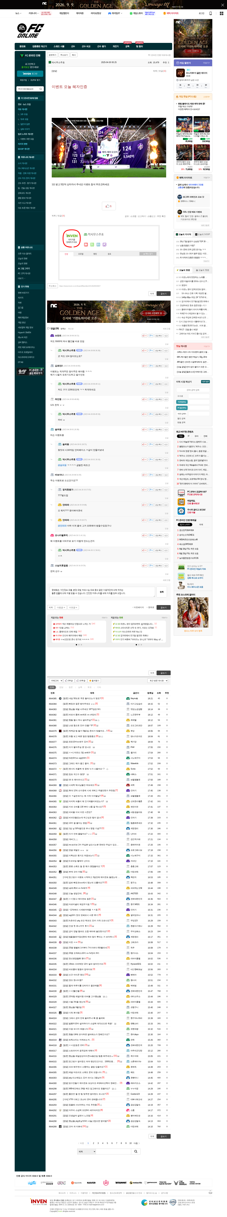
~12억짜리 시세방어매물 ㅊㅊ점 (80, 910)
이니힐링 (92, 244)
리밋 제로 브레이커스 (26, 347)
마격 (104, 244)
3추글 (70, 681)
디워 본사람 (71, 1013)
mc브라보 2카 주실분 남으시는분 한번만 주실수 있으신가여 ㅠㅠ (95, 845)
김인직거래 (135, 839)
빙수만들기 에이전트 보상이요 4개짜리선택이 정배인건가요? (93, 1083)
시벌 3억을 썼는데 (74, 1002)
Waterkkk (135, 763)
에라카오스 (135, 1083)
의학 (133, 785)
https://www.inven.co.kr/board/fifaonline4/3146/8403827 (80, 286)
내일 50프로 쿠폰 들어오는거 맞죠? (82, 698)
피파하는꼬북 (136, 888)
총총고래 (134, 866)
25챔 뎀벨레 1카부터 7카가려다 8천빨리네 (85, 948)
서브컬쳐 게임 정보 (25, 327)
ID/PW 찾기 (35, 80)
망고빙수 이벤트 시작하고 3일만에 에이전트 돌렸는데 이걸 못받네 (95, 877)
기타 (99, 687)
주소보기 (64, 55)
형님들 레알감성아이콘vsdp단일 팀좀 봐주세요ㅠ (88, 1056)
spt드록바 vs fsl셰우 (75, 888)
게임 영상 (21, 322)
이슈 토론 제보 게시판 (26, 208)
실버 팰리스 (22, 342)
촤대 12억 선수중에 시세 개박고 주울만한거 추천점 (89, 790)
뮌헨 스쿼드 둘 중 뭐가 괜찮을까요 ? (82, 866)
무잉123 (134, 920)
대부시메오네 (136, 1099)
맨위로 (151, 607)
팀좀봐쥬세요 (136, 823)
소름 (133, 1110)
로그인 (201, 13)
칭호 (109, 254)
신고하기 (142, 216)
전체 (52, 687)
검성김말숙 (135, 1105)
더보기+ (105, 618)
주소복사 (52, 286)
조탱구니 (134, 1007)
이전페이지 (139, 607)
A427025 (134, 893)
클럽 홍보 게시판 (24, 198)
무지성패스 (135, 931)
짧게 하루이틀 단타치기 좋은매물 (81, 985)
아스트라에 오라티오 (26, 357)
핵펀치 (133, 877)
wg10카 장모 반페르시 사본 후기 (80, 915)
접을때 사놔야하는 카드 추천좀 (80, 1105)
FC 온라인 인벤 (32, 55)
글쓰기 (164, 673)
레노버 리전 (22, 337)
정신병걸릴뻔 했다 (74, 958)
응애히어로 (135, 845)
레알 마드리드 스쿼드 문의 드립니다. (82, 1072)
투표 (90, 687)
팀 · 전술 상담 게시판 (26, 188)
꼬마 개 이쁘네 (72, 1126)
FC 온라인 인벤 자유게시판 (159, 55)
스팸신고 (151, 216)
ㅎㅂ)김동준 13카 (73, 1045)
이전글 (72, 607)
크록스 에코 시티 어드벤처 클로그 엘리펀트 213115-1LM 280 (193, 352)
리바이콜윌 (135, 958)
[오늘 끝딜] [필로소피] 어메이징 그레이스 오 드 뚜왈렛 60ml (193, 372)
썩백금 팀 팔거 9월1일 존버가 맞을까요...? (85, 731)
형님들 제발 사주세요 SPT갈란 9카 (82, 709)
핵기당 (133, 742)
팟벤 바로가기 (23, 293)
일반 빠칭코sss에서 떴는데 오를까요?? (83, 882)
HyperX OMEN (24, 332)
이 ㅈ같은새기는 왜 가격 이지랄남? (82, 796)
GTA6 (20, 362)
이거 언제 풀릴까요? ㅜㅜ (77, 834)
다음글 (60, 607)
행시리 (133, 980)
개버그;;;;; (70, 839)
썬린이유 (134, 807)
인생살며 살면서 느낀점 (76, 1115)
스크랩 (133, 216)
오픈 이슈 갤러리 (24, 253)
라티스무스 (135, 996)
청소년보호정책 (116, 1193)
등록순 (63, 329)
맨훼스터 (134, 1023)
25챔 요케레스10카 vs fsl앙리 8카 (81, 953)
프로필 (80, 254)
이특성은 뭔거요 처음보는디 (78, 855)
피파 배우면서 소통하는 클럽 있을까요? (84, 1067)
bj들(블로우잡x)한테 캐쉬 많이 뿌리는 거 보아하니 (88, 937)
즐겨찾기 (95, 681)
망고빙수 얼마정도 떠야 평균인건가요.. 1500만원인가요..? (92, 1061)
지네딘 (133, 861)
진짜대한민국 (136, 899)
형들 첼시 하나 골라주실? (77, 720)
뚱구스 (133, 882)
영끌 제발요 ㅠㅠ (73, 850)
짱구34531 (135, 904)
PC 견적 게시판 (24, 273)
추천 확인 (161, 216)
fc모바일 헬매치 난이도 (76, 861)
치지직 (20, 298)
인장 (66, 254)
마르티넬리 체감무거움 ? (77, 904)
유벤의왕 (134, 1029)
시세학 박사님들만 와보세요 (78, 785)
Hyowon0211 (136, 964)
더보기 (98, 244)
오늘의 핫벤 (22, 258)
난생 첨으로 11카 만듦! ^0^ (78, 725)
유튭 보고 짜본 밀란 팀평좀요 (79, 736)
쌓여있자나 (135, 915)
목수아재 (134, 1056)
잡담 (61, 687)
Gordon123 (135, 1094)
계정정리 (134, 828)
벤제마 (133, 975)
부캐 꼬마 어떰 (72, 872)
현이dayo (135, 1034)
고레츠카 (134, 942)
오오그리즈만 (136, 725)
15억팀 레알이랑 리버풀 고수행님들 (82, 996)
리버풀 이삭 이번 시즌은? (77, 812)
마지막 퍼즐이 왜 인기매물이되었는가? (83, 801)
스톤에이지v (136, 1061)
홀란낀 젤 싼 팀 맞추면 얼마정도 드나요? (84, 1094)
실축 (80, 687)
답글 (166, 344)
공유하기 (52, 55)
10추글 (82, 681)
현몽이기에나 (136, 926)
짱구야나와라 (136, 1018)
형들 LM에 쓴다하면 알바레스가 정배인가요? (86, 1034)
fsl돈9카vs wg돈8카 (74, 758)
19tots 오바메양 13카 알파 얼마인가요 (83, 964)
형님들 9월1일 (72, 1007)
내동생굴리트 (136, 812)
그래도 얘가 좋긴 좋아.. (76, 763)
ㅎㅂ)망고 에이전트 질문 (77, 899)
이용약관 (84, 1193)
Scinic (133, 769)
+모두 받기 (205, 381)
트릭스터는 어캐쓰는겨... (77, 1040)
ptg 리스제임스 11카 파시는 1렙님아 (82, 1078)
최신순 (71, 329)
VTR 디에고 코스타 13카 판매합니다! (82, 1099)
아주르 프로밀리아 (25, 352)
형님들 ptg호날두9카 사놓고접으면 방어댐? (85, 1121)
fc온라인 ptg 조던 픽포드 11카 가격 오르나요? (86, 920)
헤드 (133, 1072)
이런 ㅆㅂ (70, 942)
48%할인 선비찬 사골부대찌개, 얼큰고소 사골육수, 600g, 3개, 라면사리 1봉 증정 (193, 362)
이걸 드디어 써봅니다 (75, 1029)
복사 (74, 55)
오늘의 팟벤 (22, 263)
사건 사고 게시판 (24, 203)
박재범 (133, 985)
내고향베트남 (136, 969)
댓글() (162, 71)
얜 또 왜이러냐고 (73, 780)
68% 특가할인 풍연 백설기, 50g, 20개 (192, 357)
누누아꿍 (134, 1088)
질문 (71, 687)
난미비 (133, 834)
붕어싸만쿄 (135, 1115)
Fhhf (132, 747)
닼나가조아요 (136, 736)
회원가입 (23, 80)
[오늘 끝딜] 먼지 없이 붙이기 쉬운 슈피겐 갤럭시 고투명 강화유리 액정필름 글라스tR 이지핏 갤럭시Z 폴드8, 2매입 (193, 367)
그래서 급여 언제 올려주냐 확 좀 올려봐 (84, 1018)
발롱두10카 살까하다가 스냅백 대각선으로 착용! (87, 1023)
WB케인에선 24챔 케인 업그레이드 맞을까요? (86, 1088)
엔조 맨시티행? (73, 980)
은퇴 (133, 1040)
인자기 (133, 790)
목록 (155, 71)
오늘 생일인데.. (73, 893)
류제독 (133, 1067)
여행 (19, 312)
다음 (136, 1143)
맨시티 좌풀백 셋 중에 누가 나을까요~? (83, 769)
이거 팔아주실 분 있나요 (77, 747)
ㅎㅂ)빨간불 (71, 991)
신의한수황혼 (136, 801)
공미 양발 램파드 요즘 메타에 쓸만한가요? (85, 931)
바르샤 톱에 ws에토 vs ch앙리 (79, 714)
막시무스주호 (58, 62)
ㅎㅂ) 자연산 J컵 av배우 (77, 752)
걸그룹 (20, 307)
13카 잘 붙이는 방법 (75, 823)
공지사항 (164, 1193)
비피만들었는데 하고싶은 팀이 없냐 (82, 817)
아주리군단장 (136, 1050)
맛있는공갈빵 (136, 709)
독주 (133, 948)
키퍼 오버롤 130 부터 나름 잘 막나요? (83, 807)
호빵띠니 (134, 1078)
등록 (162, 592)
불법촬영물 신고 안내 (134, 1193)
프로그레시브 (136, 850)
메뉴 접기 (147, 253)
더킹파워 (134, 872)
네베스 (133, 774)
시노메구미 (135, 758)
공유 (127, 216)
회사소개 (62, 1193)
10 (130, 1143)
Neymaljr (134, 698)
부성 (133, 731)
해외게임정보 (23, 317)
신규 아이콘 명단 (73, 975)
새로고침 (166, 329)
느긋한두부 (135, 714)
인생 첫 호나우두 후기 (76, 926)
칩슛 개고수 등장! (74, 774)
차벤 (19, 302)
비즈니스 (73, 1193)
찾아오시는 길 (151, 1193)
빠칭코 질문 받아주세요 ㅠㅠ (79, 704)
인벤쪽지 (86, 244)
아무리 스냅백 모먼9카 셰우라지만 (81, 1110)
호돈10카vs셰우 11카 (75, 742)
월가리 (133, 752)
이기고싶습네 (136, 704)
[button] (76, 644)
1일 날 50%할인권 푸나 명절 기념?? (82, 828)
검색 (41, 88)
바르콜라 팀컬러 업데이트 (77, 969)
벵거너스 (134, 953)
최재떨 (133, 720)
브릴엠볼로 (135, 780)
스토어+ (206, 97)
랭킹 (95, 254)
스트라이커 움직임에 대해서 (78, 1050)
